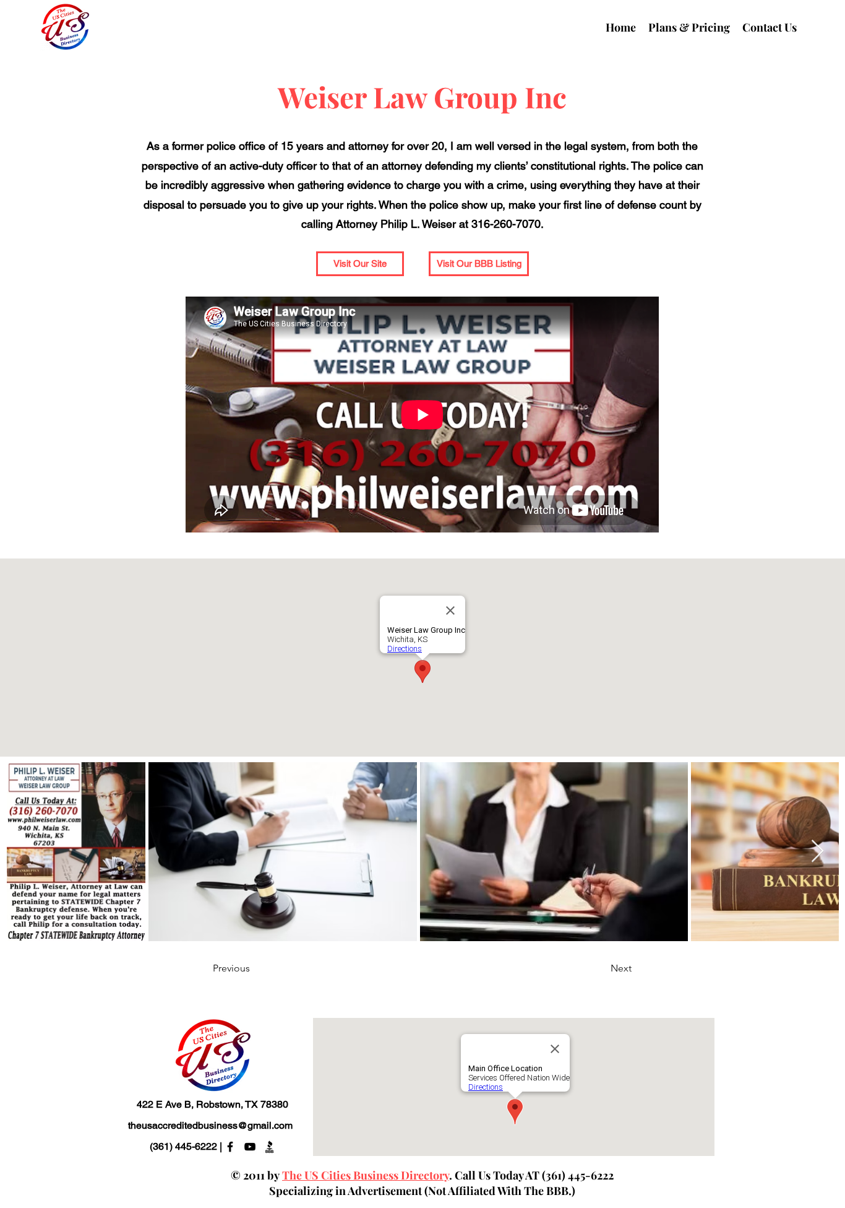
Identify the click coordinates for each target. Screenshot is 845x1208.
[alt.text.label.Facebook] (230, 1147)
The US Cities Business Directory (365, 1175)
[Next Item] (817, 852)
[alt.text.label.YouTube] (250, 1147)
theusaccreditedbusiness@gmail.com (210, 1125)
